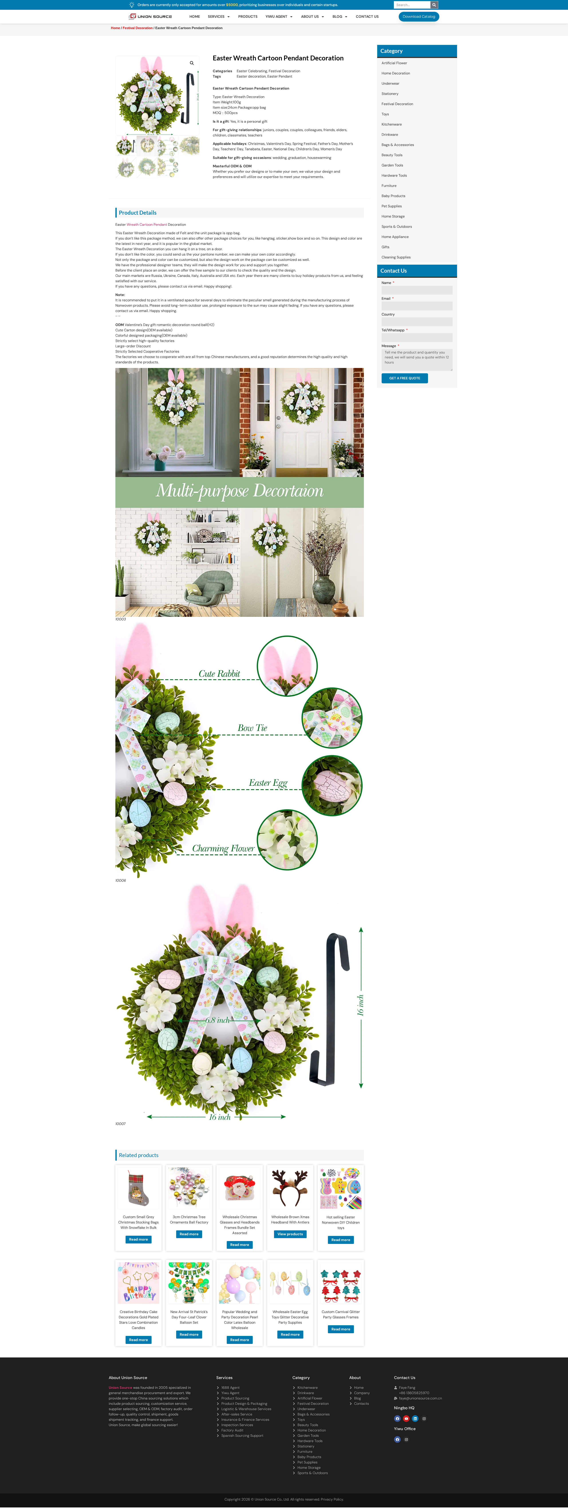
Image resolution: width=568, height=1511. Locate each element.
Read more (138, 1239)
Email (386, 299)
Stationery (390, 93)
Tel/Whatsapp (393, 330)
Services (216, 16)
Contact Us (367, 16)
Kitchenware (392, 124)
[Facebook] (397, 1418)
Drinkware (390, 134)
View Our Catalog (271, 112)
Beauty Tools (392, 155)
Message (389, 346)
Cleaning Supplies (396, 257)
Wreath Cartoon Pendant (147, 224)
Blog (337, 16)
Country (388, 315)
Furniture (389, 185)
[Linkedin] (415, 1418)
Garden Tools (392, 165)
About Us (310, 16)
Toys (385, 114)
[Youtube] (406, 1418)
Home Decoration (396, 73)
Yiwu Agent (276, 16)
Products (248, 16)
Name (387, 283)
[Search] (434, 4)
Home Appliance (395, 236)
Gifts (385, 247)
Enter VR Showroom (380, 112)
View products (290, 1234)
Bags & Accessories (398, 144)
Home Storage (393, 216)
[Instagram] (424, 1418)
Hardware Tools (394, 175)
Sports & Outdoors (397, 226)
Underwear (390, 83)
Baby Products (393, 196)
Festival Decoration (138, 28)
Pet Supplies (392, 206)
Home (194, 16)
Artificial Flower (394, 63)
